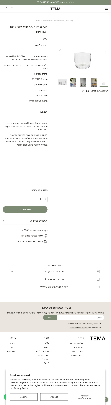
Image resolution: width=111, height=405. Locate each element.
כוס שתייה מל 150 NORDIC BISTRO (50, 21)
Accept (54, 397)
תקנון (86, 328)
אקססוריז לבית (42, 351)
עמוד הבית (69, 21)
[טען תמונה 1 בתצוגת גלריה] (103, 82)
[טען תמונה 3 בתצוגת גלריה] (83, 82)
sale (46, 363)
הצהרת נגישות (77, 351)
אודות (13, 347)
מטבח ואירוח (43, 355)
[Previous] (105, 50)
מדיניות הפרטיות (76, 328)
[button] (6, 8)
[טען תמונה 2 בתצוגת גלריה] (93, 82)
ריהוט (46, 347)
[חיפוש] (12, 8)
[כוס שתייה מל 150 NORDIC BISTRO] (82, 50)
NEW (47, 343)
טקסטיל (45, 359)
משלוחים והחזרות (76, 343)
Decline (23, 397)
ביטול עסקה (11, 351)
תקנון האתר (79, 347)
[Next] (59, 50)
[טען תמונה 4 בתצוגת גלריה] (73, 82)
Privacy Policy (21, 388)
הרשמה (50, 317)
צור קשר (12, 343)
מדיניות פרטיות (77, 355)
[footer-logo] (98, 338)
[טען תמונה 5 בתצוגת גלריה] (62, 82)
